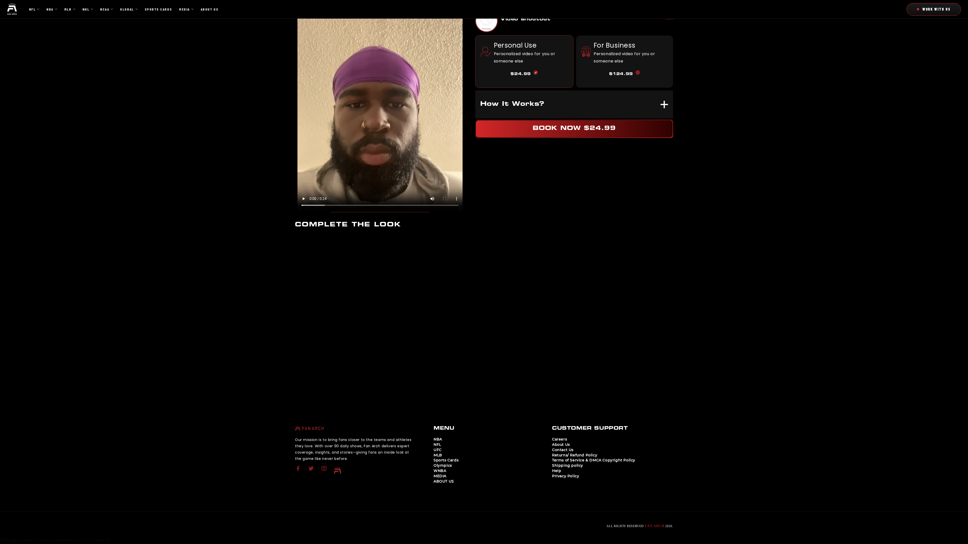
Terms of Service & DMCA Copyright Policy (593, 460)
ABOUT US (444, 481)
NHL (85, 9)
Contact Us (562, 450)
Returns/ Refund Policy (574, 455)
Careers (559, 439)
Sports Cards (446, 460)
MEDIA (440, 476)
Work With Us (936, 9)
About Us (561, 444)
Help (556, 470)
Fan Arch (654, 526)
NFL (437, 444)
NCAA (104, 9)
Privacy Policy (565, 476)
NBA (438, 439)
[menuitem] (298, 470)
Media (184, 9)
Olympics (443, 465)
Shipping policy (567, 465)
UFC (438, 450)
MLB (438, 455)
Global (127, 9)
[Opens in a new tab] (298, 471)
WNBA (440, 470)
